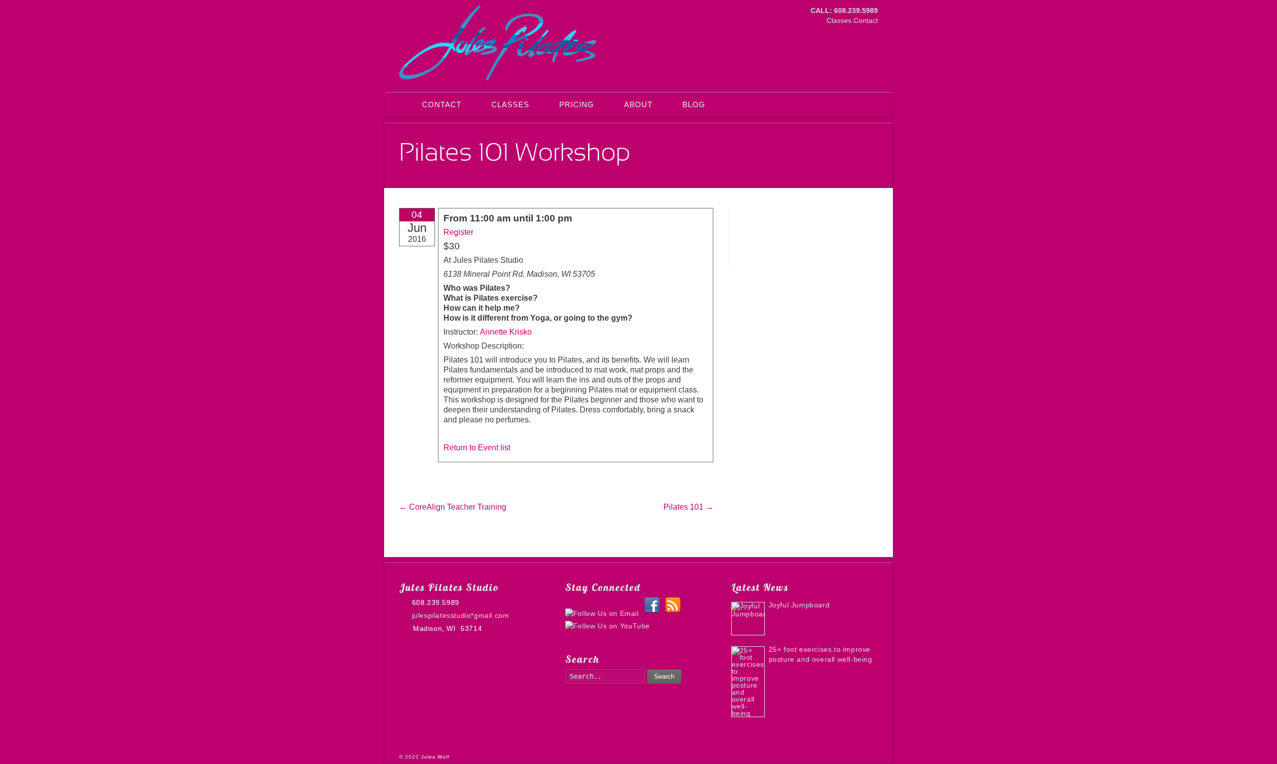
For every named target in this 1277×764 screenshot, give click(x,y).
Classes (839, 20)
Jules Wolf (435, 757)
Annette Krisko (506, 332)
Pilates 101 (688, 507)
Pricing (576, 104)
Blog (693, 104)
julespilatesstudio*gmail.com (460, 615)
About (638, 104)
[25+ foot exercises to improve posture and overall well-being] (748, 681)
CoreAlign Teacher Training (452, 507)
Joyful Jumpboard (799, 605)
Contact (865, 20)
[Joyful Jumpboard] (748, 618)
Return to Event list (476, 447)
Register (458, 232)
